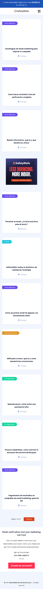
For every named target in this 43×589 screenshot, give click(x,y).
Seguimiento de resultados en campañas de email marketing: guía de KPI (21, 498)
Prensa (7, 241)
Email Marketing (10, 23)
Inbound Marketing (11, 333)
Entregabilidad (9, 378)
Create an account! (21, 565)
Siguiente (29, 519)
